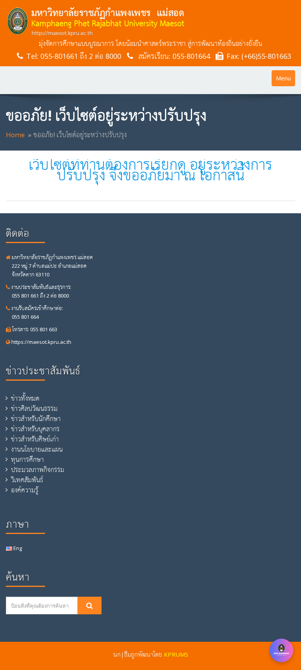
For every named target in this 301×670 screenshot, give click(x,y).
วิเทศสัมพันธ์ (27, 480)
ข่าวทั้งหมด (25, 398)
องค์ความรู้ (24, 490)
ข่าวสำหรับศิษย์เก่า (35, 439)
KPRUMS (176, 654)
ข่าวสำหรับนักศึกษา (36, 418)
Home (15, 134)
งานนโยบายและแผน (37, 449)
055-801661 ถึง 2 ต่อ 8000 (80, 56)
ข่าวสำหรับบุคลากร (35, 429)
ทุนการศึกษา (27, 459)
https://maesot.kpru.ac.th (40, 341)
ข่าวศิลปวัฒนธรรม (34, 408)
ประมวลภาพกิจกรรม (37, 469)
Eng (17, 548)
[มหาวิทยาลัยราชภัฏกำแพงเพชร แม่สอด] (150, 21)
